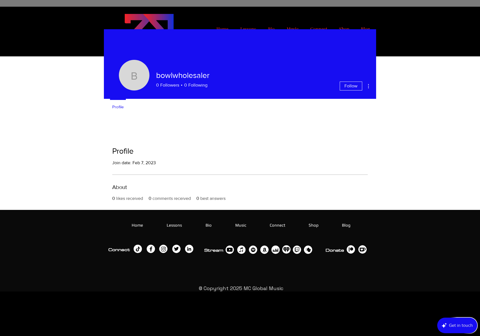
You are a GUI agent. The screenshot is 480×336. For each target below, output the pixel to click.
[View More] (138, 249)
